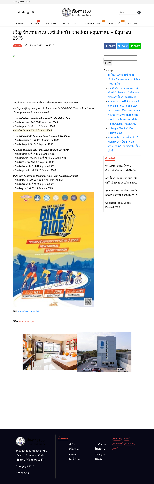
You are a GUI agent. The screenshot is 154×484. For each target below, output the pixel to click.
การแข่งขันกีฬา (24, 321)
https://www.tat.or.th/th (29, 311)
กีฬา (33, 321)
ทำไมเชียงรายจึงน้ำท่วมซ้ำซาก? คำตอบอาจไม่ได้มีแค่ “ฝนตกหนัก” (124, 79)
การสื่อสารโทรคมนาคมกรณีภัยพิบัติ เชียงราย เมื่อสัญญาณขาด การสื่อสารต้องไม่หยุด (124, 93)
